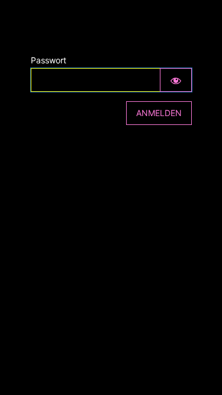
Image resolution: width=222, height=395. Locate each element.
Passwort (48, 60)
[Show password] (176, 80)
